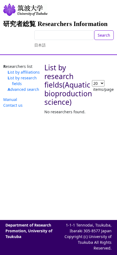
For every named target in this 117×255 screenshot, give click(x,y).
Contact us (13, 105)
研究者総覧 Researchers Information (55, 23)
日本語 (40, 45)
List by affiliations (24, 72)
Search (104, 35)
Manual (10, 99)
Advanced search (23, 89)
